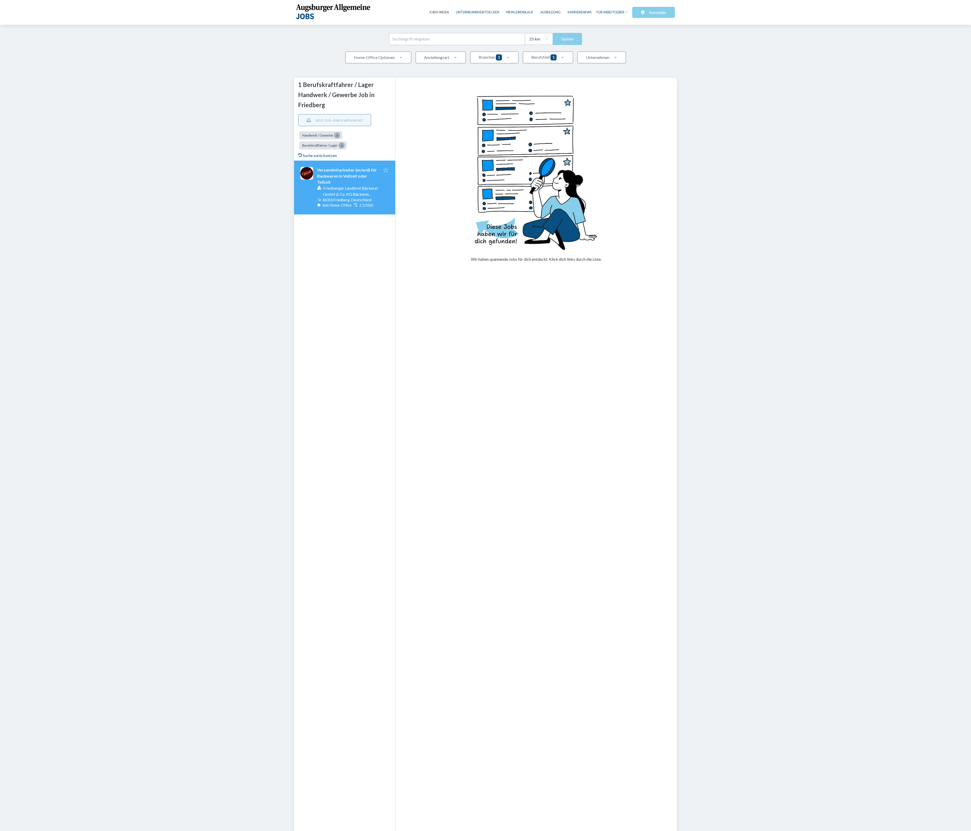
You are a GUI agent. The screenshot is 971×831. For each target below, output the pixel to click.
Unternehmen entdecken (477, 12)
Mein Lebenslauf (519, 12)
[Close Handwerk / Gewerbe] (337, 135)
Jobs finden (439, 12)
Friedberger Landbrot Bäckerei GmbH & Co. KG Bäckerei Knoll (350, 194)
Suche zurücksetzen (320, 155)
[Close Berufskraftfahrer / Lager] (342, 145)
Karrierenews (579, 12)
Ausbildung (550, 12)
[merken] (386, 170)
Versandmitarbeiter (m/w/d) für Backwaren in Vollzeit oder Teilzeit (347, 175)
